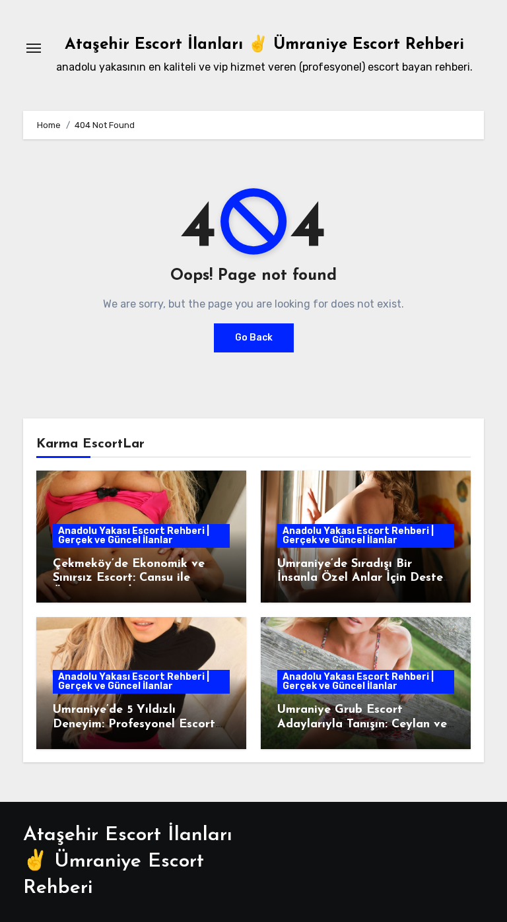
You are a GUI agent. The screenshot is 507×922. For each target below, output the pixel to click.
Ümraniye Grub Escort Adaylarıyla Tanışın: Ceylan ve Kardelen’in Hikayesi (362, 724)
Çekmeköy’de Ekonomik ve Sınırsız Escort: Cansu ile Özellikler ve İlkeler (129, 578)
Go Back (254, 337)
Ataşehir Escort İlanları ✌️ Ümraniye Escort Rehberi (264, 45)
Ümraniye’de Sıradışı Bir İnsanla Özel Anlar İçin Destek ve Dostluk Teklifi (363, 578)
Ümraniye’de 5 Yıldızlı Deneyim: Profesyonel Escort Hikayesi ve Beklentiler (134, 724)
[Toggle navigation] (33, 48)
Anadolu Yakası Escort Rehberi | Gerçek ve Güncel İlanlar (133, 535)
